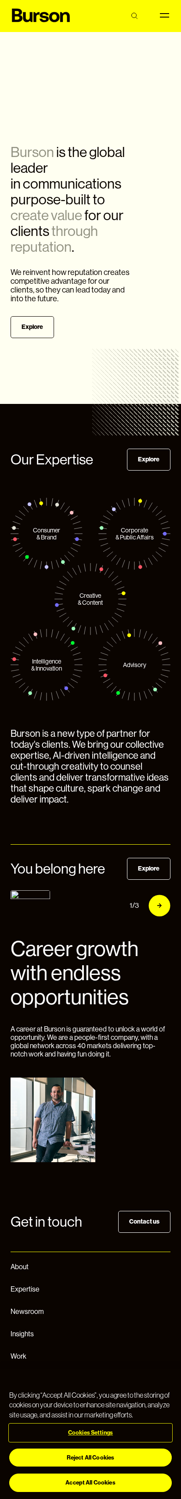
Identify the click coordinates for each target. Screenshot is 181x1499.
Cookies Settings (90, 1432)
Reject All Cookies (90, 1457)
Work (18, 1356)
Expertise (25, 1289)
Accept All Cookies (90, 1482)
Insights (22, 1334)
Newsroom (27, 1311)
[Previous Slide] (109, 906)
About (20, 1267)
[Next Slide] (159, 906)
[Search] (134, 16)
